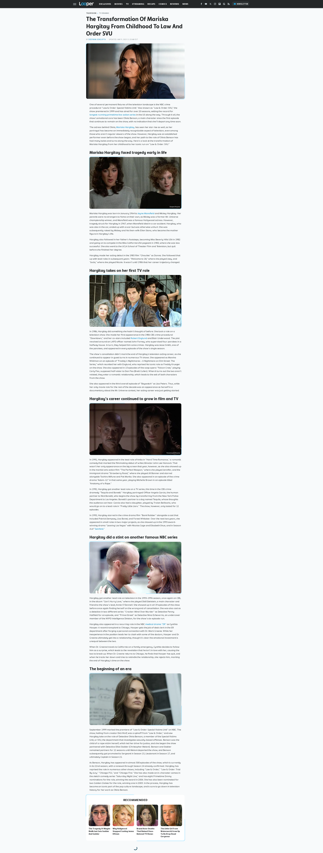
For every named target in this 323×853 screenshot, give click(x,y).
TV (127, 4)
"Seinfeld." (99, 528)
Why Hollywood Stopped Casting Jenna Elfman (123, 831)
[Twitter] (210, 4)
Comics (163, 4)
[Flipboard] (219, 4)
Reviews (174, 4)
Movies (118, 4)
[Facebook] (201, 4)
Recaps (151, 4)
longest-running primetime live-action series (112, 114)
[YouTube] (206, 4)
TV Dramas (104, 13)
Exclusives (105, 4)
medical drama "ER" (155, 624)
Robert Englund (139, 338)
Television (91, 13)
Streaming (138, 4)
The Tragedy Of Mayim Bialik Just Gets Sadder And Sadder (99, 831)
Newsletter (242, 4)
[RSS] (228, 4)
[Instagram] (215, 4)
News (185, 4)
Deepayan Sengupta (97, 39)
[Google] (224, 4)
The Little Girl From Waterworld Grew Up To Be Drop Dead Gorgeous (170, 832)
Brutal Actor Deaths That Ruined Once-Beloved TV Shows (145, 831)
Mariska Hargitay (125, 127)
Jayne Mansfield (146, 213)
